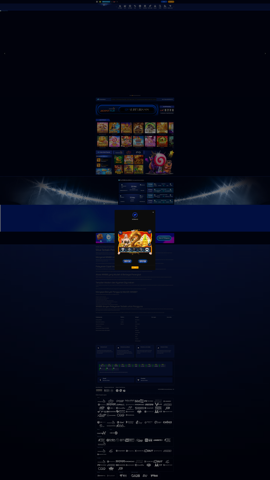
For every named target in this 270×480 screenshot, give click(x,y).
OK (135, 267)
